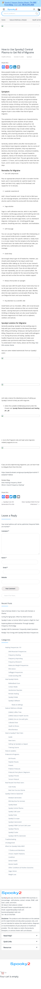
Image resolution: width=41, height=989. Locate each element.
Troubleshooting (10, 839)
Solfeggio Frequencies (15, 672)
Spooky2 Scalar (13, 832)
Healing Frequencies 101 (13, 647)
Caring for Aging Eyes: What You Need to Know (16, 617)
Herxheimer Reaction (15, 690)
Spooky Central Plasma (15, 808)
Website (4, 577)
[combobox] (18, 13)
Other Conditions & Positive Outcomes (20, 868)
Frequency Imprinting (15, 658)
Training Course (13, 747)
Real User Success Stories (16, 790)
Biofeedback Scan (14, 683)
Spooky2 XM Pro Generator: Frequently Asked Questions (19, 629)
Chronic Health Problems (16, 854)
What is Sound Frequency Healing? (12, 485)
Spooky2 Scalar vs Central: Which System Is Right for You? (20, 620)
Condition (11, 857)
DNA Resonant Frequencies (17, 651)
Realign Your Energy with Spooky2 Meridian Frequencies (19, 633)
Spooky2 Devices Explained (14, 794)
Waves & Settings (17, 705)
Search (36, 13)
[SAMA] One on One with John (18, 719)
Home (3, 20)
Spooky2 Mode (13, 697)
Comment (5, 531)
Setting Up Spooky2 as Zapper (18, 744)
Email (5, 567)
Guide (10, 737)
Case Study (12, 787)
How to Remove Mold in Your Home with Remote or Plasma (18, 612)
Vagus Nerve (12, 871)
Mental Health (13, 864)
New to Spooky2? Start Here (14, 733)
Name (4, 558)
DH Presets (12, 758)
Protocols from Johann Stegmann (19, 772)
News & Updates (10, 751)
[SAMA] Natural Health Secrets (18, 716)
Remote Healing (13, 694)
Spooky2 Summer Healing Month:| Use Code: (20, 3)
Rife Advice (12, 669)
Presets (10, 765)
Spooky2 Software (14, 701)
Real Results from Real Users (14, 783)
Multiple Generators (15, 798)
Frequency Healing (14, 655)
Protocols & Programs (12, 754)
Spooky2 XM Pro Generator (17, 836)
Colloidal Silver (13, 722)
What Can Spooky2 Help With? (15, 846)
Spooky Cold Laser (14, 811)
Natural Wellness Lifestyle (18, 20)
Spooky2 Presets (13, 776)
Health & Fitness (6, 57)
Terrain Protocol (13, 779)
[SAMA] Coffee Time (14, 712)
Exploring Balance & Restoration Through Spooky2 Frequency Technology (17, 624)
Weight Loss (12, 874)
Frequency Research (15, 662)
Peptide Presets (13, 762)
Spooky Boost (12, 805)
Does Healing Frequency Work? (11, 482)
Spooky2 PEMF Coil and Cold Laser (19, 825)
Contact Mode (13, 687)
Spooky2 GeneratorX (15, 822)
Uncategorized (10, 843)
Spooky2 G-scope (14, 818)
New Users (12, 740)
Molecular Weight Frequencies (18, 665)
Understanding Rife (14, 676)
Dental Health (12, 861)
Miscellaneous (13, 729)
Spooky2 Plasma (13, 829)
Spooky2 (29, 57)
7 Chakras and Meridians (16, 850)
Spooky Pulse (12, 815)
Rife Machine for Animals (16, 801)
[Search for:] (20, 595)
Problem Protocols (14, 769)
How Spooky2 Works (11, 679)
